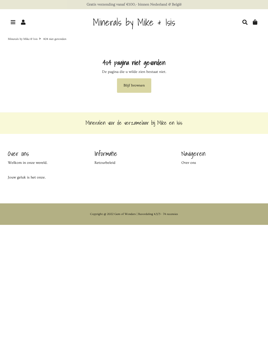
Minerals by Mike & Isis (23, 39)
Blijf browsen (134, 85)
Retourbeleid (104, 163)
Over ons (188, 163)
